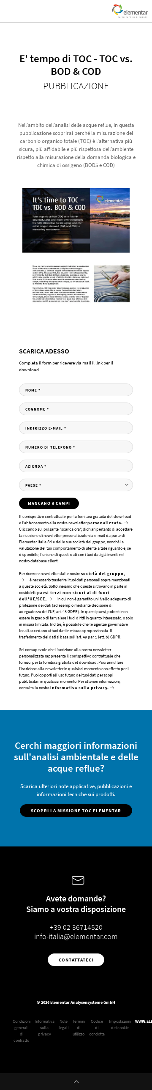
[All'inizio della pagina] (76, 1081)
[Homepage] (130, 11)
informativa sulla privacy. (79, 687)
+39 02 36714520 (76, 927)
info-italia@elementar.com (76, 936)
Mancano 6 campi (49, 503)
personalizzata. (105, 523)
